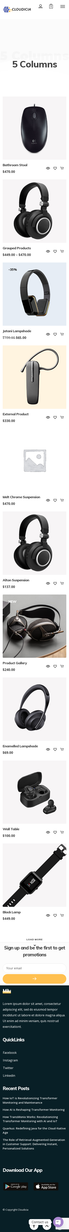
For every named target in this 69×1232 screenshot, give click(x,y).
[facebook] (34, 1225)
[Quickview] (48, 168)
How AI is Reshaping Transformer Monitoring (34, 1109)
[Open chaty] (58, 1222)
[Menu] (62, 6)
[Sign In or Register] (40, 6)
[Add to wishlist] (55, 168)
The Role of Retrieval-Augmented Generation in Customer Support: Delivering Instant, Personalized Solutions (34, 1144)
